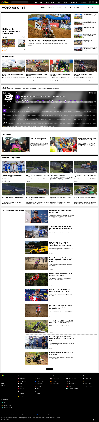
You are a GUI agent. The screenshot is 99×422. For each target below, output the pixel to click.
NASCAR (43, 7)
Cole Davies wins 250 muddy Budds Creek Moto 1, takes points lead (61, 322)
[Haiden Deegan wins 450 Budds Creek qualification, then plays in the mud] (36, 342)
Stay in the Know (4, 380)
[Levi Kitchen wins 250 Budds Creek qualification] (36, 358)
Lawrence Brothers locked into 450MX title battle (87, 139)
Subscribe (3, 385)
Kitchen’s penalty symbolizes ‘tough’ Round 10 (60, 74)
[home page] (5, 2)
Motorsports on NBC (74, 7)
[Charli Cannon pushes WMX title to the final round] (78, 36)
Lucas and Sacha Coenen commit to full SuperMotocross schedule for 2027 (90, 28)
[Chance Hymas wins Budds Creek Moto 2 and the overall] (36, 279)
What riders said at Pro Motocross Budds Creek (60, 211)
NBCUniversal (7, 415)
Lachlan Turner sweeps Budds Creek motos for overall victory (59, 290)
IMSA (66, 7)
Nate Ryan (85, 50)
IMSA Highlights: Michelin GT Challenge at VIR (37, 176)
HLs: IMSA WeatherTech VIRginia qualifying (35, 198)
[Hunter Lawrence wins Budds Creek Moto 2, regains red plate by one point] (36, 263)
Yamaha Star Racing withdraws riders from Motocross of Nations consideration (88, 41)
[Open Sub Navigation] (37, 2)
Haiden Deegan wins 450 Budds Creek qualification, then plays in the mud (61, 338)
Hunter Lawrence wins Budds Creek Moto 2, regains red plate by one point (61, 259)
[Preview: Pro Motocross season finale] (49, 26)
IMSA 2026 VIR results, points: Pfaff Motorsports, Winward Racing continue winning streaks (90, 48)
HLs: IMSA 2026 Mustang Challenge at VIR (85, 176)
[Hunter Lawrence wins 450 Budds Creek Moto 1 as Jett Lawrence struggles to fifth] (36, 310)
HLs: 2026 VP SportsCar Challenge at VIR (12, 198)
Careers (6, 414)
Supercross (59, 7)
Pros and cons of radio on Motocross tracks (12, 74)
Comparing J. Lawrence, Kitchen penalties (83, 74)
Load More (49, 369)
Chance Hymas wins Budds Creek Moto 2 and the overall (60, 274)
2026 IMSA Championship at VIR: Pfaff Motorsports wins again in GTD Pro (61, 228)
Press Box (24, 414)
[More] (90, 2)
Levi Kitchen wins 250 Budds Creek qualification (61, 353)
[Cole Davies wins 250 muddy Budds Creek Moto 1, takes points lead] (36, 326)
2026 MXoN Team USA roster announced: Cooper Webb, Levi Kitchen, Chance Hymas (89, 15)
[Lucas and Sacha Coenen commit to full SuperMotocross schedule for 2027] (78, 29)
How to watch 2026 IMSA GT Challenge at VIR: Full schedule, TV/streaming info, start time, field (60, 243)
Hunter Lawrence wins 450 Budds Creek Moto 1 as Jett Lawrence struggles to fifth (60, 307)
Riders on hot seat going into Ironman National (36, 74)
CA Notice (46, 414)
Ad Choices (28, 414)
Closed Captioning (11, 414)
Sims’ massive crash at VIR (57, 175)
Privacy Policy (33, 414)
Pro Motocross (51, 7)
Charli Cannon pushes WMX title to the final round (89, 35)
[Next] (24, 37)
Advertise (2, 414)
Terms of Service (51, 414)
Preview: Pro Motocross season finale (46, 40)
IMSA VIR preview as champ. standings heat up (85, 198)
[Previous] (22, 37)
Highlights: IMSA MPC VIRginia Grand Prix (60, 198)
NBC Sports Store (19, 414)
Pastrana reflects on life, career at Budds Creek (38, 139)
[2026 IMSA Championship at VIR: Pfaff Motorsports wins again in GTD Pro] (36, 232)
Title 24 (83, 7)
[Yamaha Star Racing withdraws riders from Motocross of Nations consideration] (78, 42)
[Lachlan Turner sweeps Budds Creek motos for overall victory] (36, 295)
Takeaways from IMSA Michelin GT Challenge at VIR (12, 176)
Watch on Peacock (92, 7)
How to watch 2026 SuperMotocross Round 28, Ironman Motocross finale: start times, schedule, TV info (89, 22)
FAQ (15, 414)
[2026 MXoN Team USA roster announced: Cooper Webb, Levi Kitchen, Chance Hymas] (78, 16)
